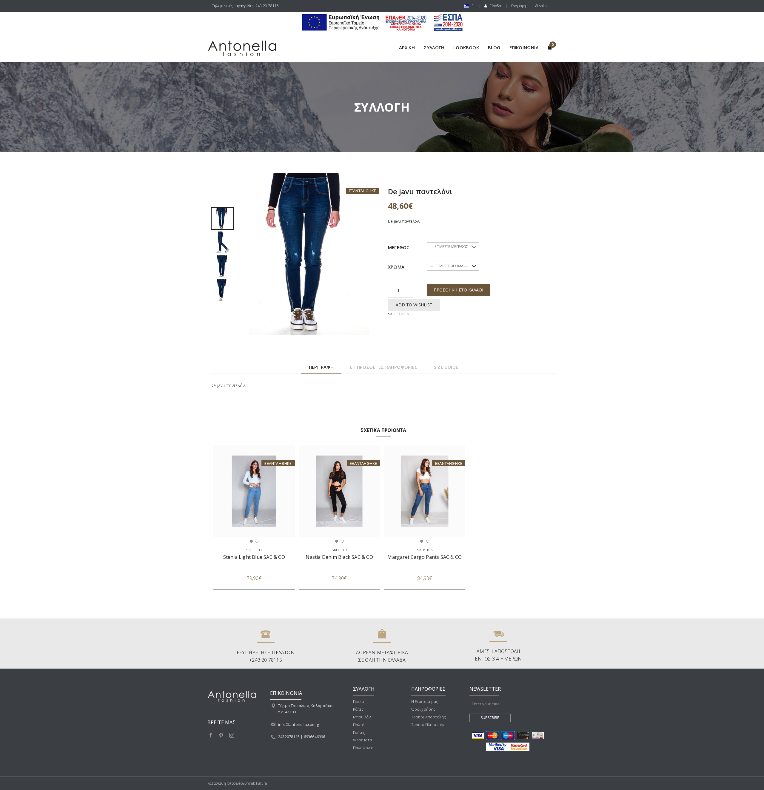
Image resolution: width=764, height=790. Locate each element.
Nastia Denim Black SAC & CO (339, 557)
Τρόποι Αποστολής (428, 717)
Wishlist (541, 5)
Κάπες (358, 709)
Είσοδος (495, 5)
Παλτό (359, 724)
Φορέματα (362, 740)
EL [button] (473, 5)
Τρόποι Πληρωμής (428, 724)
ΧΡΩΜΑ (396, 267)
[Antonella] (245, 48)
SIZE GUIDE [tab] (446, 367)
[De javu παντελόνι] (309, 253)
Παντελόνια (363, 747)
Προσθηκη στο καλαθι (458, 290)
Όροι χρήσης (423, 709)
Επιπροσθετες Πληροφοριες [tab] (384, 367)
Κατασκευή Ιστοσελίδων (227, 783)
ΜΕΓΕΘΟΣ (398, 247)
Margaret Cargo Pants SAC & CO (424, 557)
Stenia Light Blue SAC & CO (254, 557)
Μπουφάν (362, 717)
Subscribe (490, 717)
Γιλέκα (358, 701)
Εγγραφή (518, 5)
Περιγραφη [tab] (321, 367)
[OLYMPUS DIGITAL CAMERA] (222, 217)
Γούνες (359, 732)
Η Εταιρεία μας (424, 701)
